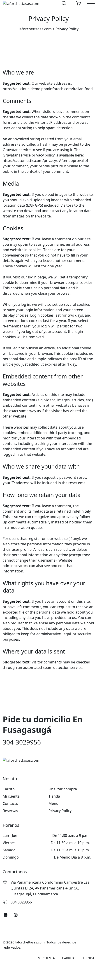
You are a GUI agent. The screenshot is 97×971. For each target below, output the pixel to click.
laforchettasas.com (30, 942)
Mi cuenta (11, 796)
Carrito (9, 789)
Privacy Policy (60, 810)
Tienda (54, 796)
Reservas (10, 810)
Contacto (10, 803)
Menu (53, 803)
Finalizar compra (62, 789)
